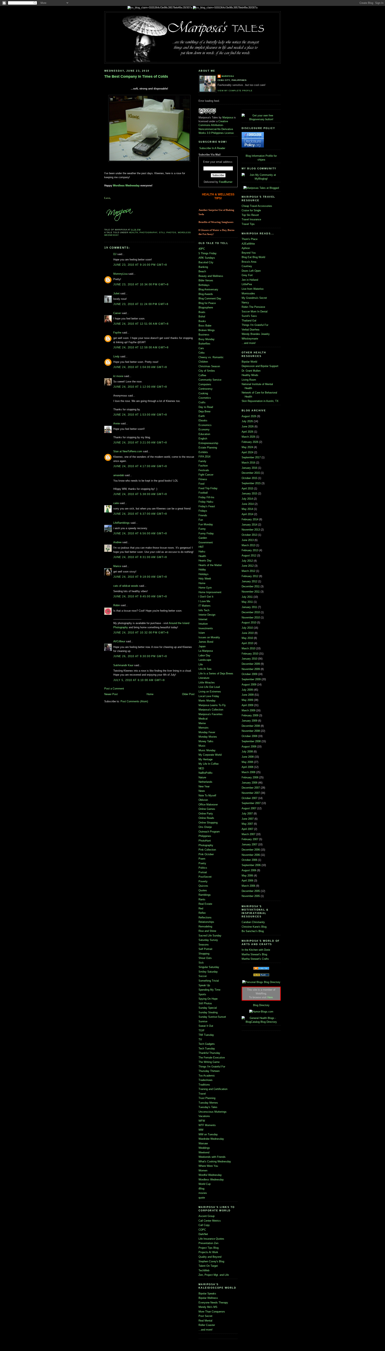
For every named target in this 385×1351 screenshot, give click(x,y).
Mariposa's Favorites (211, 714)
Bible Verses (206, 280)
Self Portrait (205, 948)
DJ (115, 254)
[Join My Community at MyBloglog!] (261, 178)
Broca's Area (249, 261)
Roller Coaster (207, 1325)
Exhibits (203, 452)
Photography (148, 232)
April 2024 (247, 452)
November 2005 (251, 896)
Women (203, 1170)
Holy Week (205, 578)
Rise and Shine (207, 930)
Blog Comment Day (210, 298)
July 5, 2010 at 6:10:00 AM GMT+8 (139, 680)
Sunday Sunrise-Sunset (212, 1016)
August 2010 (249, 622)
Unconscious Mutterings (213, 1111)
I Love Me (204, 601)
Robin (116, 605)
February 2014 (250, 519)
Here (270, 997)
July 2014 (247, 498)
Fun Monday (206, 524)
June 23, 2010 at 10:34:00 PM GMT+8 (141, 284)
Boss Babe (205, 325)
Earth (202, 416)
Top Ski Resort (250, 215)
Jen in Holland (250, 279)
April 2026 (247, 431)
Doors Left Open (251, 270)
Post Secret (205, 1315)
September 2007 (251, 803)
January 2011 (249, 607)
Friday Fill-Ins (206, 497)
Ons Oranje (205, 826)
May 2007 (247, 823)
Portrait (203, 872)
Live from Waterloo (252, 288)
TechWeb (204, 1270)
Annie (116, 423)
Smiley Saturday (208, 971)
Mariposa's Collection (211, 709)
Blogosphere (206, 307)
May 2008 (247, 761)
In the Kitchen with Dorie (256, 949)
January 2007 (249, 844)
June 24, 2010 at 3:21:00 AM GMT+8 (140, 442)
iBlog (201, 1188)
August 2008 (249, 746)
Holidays (204, 574)
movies (203, 1192)
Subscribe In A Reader (212, 148)
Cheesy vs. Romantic (211, 357)
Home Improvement (210, 592)
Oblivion (203, 799)
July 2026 (247, 421)
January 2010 (249, 658)
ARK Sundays (207, 257)
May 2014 (247, 508)
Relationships (206, 921)
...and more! (206, 1329)
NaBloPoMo (205, 772)
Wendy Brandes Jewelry (256, 333)
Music (202, 745)
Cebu (202, 352)
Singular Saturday (209, 967)
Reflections (205, 917)
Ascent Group (207, 1216)
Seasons (204, 944)
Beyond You (249, 252)
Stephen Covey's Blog (211, 1261)
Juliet (116, 293)
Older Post (188, 694)
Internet (203, 619)
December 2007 (251, 787)
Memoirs (204, 727)
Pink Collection (207, 849)
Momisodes (248, 293)
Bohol (202, 316)
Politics (203, 867)
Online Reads (206, 817)
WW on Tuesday (208, 1134)
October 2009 (249, 674)
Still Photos (167, 232)
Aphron (246, 248)
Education (204, 434)
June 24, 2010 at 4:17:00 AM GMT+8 (140, 466)
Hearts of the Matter (210, 565)
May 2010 (247, 637)
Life (201, 664)
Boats (202, 312)
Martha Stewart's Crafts (255, 958)
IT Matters (205, 605)
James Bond (206, 641)
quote (202, 1197)
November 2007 (251, 792)
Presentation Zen (208, 1243)
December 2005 (251, 891)
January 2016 (249, 467)
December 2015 (251, 472)
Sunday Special (208, 1007)
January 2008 (249, 782)
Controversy (206, 388)
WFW (202, 1120)
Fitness (203, 479)
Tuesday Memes (208, 1102)
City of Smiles (207, 370)
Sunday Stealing (208, 1012)
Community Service (210, 379)
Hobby (202, 569)
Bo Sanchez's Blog (253, 931)
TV (200, 1039)
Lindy (116, 356)
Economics (205, 425)
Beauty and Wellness (211, 276)
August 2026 (249, 416)
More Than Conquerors (212, 1311)
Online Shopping (208, 822)
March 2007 (248, 834)
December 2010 (251, 612)
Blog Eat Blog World (253, 257)
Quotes (203, 890)
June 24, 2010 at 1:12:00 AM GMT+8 (140, 386)
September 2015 (251, 483)
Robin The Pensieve (253, 306)
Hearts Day (205, 560)
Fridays (203, 510)
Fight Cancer (206, 474)
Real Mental (205, 1320)
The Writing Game (209, 1061)
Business (204, 334)
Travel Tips (248, 224)
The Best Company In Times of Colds (136, 76)
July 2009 (247, 689)
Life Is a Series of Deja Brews (216, 673)
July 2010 (247, 627)
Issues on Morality (209, 637)
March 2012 (248, 570)
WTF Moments (207, 1125)
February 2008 (250, 777)
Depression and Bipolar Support (260, 366)
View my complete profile (235, 90)
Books (202, 321)
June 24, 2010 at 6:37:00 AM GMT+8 (140, 513)
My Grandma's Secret (254, 297)
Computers (205, 384)
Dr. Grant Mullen (251, 370)
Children (203, 361)
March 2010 (248, 648)
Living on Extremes (210, 691)
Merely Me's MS (208, 1306)
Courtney (247, 266)
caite (116, 503)
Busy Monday (207, 339)
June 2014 (248, 503)
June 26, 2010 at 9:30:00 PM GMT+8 (140, 656)
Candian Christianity (253, 922)
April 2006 (247, 880)
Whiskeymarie (250, 338)
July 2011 (247, 596)
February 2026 (250, 441)
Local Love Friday (209, 696)
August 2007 (249, 808)
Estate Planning (208, 447)
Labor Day (204, 655)
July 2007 (247, 813)
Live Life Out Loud (209, 686)
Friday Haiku (206, 501)
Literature (204, 677)
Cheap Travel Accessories (257, 205)
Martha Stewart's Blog (254, 954)
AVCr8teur (119, 641)
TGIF (202, 1030)
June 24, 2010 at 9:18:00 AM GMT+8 (140, 576)
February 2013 (250, 550)
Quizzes (203, 885)
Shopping (204, 953)
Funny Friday (206, 533)
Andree (117, 542)
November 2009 (251, 669)
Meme (202, 723)
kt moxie (118, 376)
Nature (202, 777)
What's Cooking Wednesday (215, 1161)
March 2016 (248, 462)
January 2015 (249, 493)
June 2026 (248, 426)
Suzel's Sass (249, 315)
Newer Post (111, 694)
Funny (202, 528)
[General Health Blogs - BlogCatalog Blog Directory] (261, 1021)
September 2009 (251, 679)
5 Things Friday (208, 253)
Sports (202, 994)
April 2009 (247, 705)
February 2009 (250, 715)
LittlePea (247, 284)
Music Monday (207, 750)
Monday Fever (207, 732)
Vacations (204, 1116)
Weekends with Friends (212, 1156)
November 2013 (251, 529)
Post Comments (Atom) (134, 701)
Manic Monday (207, 700)
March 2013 (248, 545)
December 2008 (251, 725)
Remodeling (205, 926)
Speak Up (204, 985)
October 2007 (249, 798)
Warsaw (203, 1143)
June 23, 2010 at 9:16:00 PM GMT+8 (140, 264)
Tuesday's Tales (208, 1107)
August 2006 (249, 870)
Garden (203, 537)
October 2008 (249, 736)
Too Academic (207, 1075)
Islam (202, 632)
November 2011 (251, 591)
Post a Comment (114, 688)
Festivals (204, 470)
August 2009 (249, 684)
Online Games (207, 808)
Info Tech (204, 610)
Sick (201, 962)
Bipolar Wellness (208, 1297)
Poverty (203, 881)
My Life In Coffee (209, 763)
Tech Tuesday (207, 1048)
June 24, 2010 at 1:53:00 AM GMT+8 (140, 414)
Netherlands (205, 781)
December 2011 (251, 586)
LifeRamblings (121, 522)
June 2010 (248, 632)
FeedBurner (225, 181)
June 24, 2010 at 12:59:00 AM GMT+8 (141, 347)
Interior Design (207, 614)
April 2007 (247, 829)
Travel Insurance (251, 219)
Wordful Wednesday (210, 1174)
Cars (201, 348)
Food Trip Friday (208, 488)
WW (201, 1129)
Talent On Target (208, 1265)
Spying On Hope (208, 998)
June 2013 (248, 540)
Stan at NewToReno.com (127, 451)
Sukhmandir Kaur (123, 665)
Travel (202, 1093)
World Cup (205, 1183)
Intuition (203, 623)
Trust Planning (207, 1098)
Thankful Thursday (209, 1052)
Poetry (202, 863)
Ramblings (205, 894)
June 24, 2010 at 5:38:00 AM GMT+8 (140, 494)
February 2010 (250, 653)
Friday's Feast (207, 506)
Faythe (117, 332)
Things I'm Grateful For (212, 1066)
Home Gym (205, 587)
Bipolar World (249, 361)
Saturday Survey (208, 939)
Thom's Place (249, 239)
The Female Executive (212, 1057)
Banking (203, 266)
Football (203, 492)
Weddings (204, 1147)
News (202, 790)
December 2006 (251, 849)
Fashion (203, 465)
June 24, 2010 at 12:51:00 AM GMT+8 (141, 323)
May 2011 (247, 601)
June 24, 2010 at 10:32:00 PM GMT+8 (141, 632)
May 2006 (247, 875)
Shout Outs (205, 958)
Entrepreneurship (208, 443)
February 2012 (250, 576)
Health (133, 232)
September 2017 (251, 457)
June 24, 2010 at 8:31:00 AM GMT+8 (140, 557)
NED (201, 768)
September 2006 (251, 865)
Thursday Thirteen (209, 1070)
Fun (201, 519)
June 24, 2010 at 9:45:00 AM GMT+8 (140, 596)
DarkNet (203, 1234)
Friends (203, 515)
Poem (202, 858)
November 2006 (251, 854)
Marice (117, 566)
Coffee (202, 375)
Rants (202, 899)
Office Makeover (208, 804)
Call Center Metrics (210, 1220)
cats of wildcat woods (125, 585)
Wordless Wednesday (126, 185)
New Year (204, 786)
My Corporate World (210, 754)
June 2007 (248, 818)
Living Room (249, 379)
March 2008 (248, 772)
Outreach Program (209, 831)
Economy (204, 429)
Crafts (202, 402)
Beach (202, 271)
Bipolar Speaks (207, 1293)
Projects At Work (208, 1252)
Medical (203, 718)
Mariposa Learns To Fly (212, 705)
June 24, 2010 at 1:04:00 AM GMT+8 (140, 367)
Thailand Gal (249, 320)
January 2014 (249, 524)
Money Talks (206, 741)
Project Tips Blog (209, 1247)
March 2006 (248, 885)
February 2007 (250, 839)
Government (206, 542)
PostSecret (205, 876)
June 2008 (248, 756)
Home (150, 694)
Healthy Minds (250, 375)
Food (201, 483)
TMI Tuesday (206, 1034)
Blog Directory (261, 1005)
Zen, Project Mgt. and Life (214, 1274)
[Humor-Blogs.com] (261, 1011)
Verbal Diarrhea (250, 329)
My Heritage (206, 759)
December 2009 (251, 663)
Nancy (245, 302)
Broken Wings (207, 330)
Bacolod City (206, 262)
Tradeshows (206, 1080)
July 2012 (247, 560)
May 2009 (247, 699)
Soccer (203, 976)
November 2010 (251, 617)
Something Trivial (209, 980)
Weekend (204, 1152)
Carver (117, 313)
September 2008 (251, 741)
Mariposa (228, 76)
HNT (201, 546)
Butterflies (204, 343)
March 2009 (248, 710)
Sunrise (203, 1021)
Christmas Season (209, 366)
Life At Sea (205, 668)
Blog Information (255, 155)
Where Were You (208, 1165)
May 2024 (247, 447)
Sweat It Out (206, 1025)
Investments (206, 628)
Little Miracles (207, 682)
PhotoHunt (205, 840)
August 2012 (249, 555)
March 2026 (248, 436)
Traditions (204, 1084)
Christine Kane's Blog (254, 926)
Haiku (202, 551)
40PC (202, 248)
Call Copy (204, 1225)
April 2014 (247, 514)
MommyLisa (120, 273)
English (203, 438)
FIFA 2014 (204, 456)
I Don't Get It (206, 596)
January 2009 (249, 720)
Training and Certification (213, 1089)
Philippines (205, 836)
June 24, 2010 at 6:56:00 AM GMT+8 (140, 533)
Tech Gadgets (207, 1043)
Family (202, 461)
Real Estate (205, 903)
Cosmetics (205, 397)
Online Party (206, 813)
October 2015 (249, 478)
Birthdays (204, 285)
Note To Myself (207, 795)
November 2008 (251, 730)
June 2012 (248, 565)
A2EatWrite (248, 243)
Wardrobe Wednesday (211, 1138)
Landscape (205, 659)
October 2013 (249, 534)
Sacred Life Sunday (210, 935)
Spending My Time (209, 989)
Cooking (203, 393)
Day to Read (206, 407)
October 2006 (249, 859)
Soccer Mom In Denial (254, 311)
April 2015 (247, 488)
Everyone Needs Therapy (213, 1302)
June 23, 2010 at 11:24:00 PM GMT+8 (140, 304)
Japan (202, 646)
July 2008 (247, 751)
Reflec (202, 912)
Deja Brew (204, 411)
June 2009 (248, 694)
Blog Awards (206, 294)
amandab (118, 475)
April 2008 (247, 767)
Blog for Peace (207, 303)
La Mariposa (206, 650)
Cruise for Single (251, 210)
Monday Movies (208, 736)
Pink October (206, 854)
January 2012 (249, 581)
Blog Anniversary (208, 289)
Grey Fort (247, 275)
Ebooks (203, 420)
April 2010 (247, 643)
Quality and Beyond (210, 1256)
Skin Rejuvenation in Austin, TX (260, 401)
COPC (202, 1229)
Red (201, 908)
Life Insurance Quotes (211, 1238)
